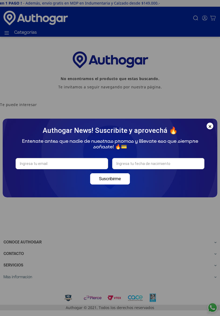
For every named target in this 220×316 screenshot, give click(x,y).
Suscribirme (110, 178)
